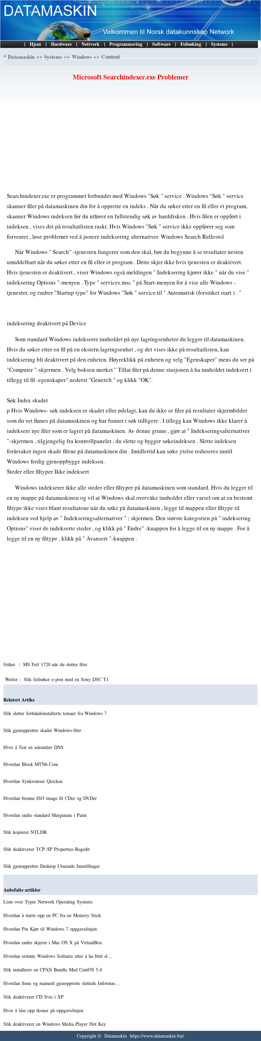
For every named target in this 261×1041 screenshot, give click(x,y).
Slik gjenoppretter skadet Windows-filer (43, 730)
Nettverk (91, 44)
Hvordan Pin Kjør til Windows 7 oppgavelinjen (51, 929)
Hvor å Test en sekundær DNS (34, 747)
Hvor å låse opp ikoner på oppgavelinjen (44, 1010)
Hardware (61, 44)
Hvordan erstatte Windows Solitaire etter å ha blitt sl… (57, 956)
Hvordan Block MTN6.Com (31, 764)
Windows (82, 56)
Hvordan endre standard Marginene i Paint (45, 815)
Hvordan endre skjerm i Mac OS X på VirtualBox (53, 942)
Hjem (35, 44)
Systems (219, 44)
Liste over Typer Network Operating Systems (48, 901)
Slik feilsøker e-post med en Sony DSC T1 (67, 679)
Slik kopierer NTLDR (25, 832)
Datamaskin (21, 56)
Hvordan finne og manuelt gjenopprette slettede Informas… (61, 983)
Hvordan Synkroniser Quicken (33, 781)
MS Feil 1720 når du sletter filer (56, 664)
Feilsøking (190, 44)
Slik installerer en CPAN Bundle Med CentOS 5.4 (53, 969)
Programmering (125, 44)
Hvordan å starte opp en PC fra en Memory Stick (53, 915)
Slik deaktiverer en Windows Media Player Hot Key (55, 1024)
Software (161, 44)
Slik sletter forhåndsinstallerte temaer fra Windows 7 (55, 713)
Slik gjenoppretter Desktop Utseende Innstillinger (52, 866)
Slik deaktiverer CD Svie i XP (34, 996)
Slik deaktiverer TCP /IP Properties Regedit (47, 849)
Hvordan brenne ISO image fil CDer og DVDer (51, 798)
